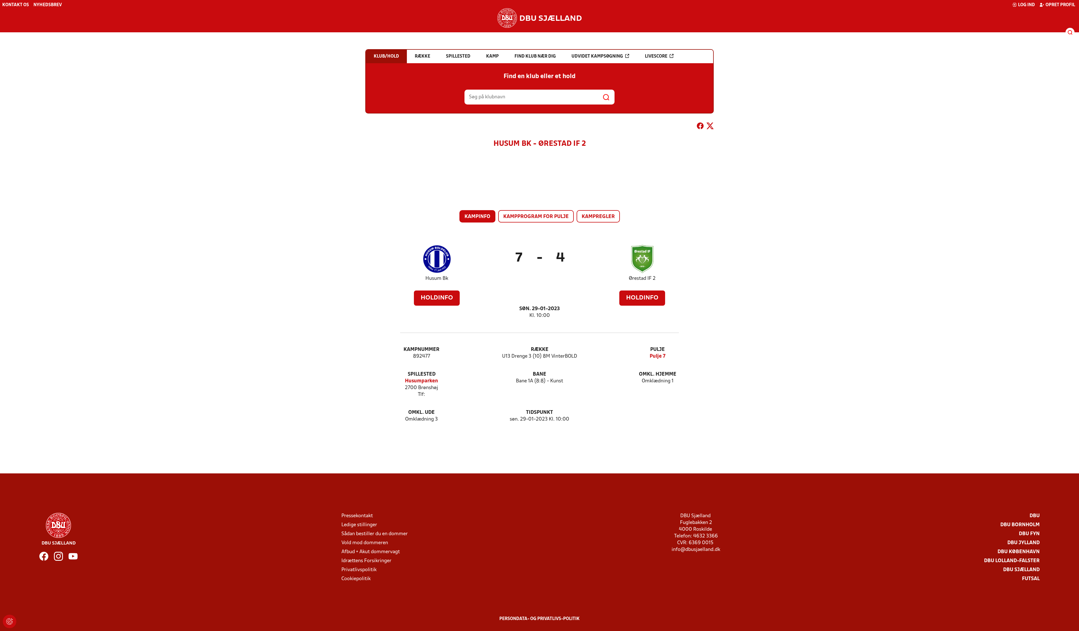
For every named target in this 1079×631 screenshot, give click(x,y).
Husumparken (421, 381)
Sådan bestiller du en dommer (374, 534)
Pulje (657, 349)
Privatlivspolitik (359, 570)
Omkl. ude (421, 412)
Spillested (422, 374)
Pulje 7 (657, 356)
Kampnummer (421, 349)
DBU (1035, 516)
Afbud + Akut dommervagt (370, 552)
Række (539, 349)
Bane (539, 374)
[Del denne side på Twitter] (710, 126)
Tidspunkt (539, 412)
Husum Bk (436, 278)
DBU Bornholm (1020, 525)
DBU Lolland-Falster (1012, 561)
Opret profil (1060, 5)
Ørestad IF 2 (642, 278)
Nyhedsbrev (47, 5)
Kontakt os (15, 5)
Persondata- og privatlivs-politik (539, 619)
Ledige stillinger (359, 525)
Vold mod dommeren (364, 543)
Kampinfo (477, 216)
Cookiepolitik (356, 578)
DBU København (1019, 552)
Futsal (1031, 578)
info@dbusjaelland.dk (696, 549)
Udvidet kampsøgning (597, 56)
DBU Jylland (1023, 543)
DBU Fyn (1029, 534)
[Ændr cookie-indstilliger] (9, 621)
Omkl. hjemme (657, 374)
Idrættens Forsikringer (366, 561)
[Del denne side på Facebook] (700, 126)
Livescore (656, 56)
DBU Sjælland (1021, 570)
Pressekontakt (357, 516)
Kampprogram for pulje (536, 216)
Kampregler (598, 216)
